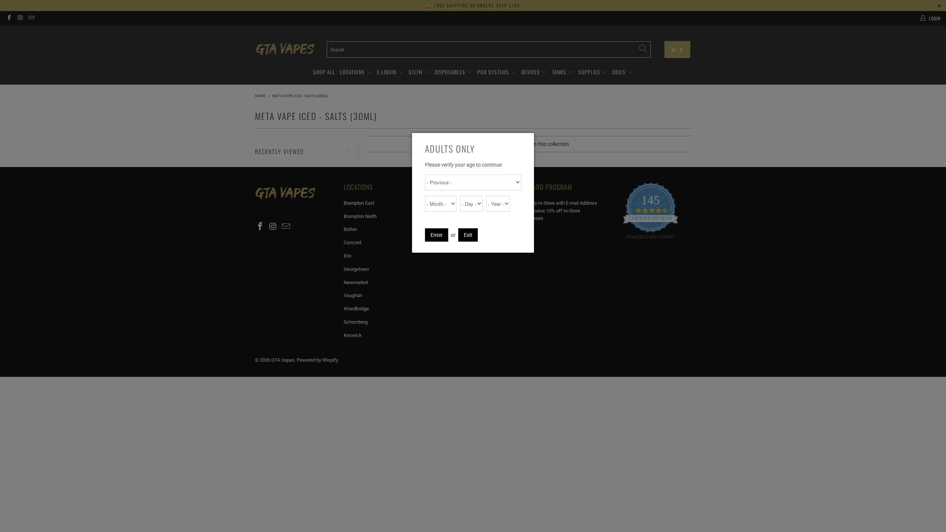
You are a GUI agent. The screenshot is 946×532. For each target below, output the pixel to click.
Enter (437, 235)
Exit (468, 235)
